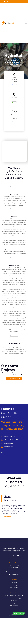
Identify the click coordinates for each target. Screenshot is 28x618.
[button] (26, 23)
